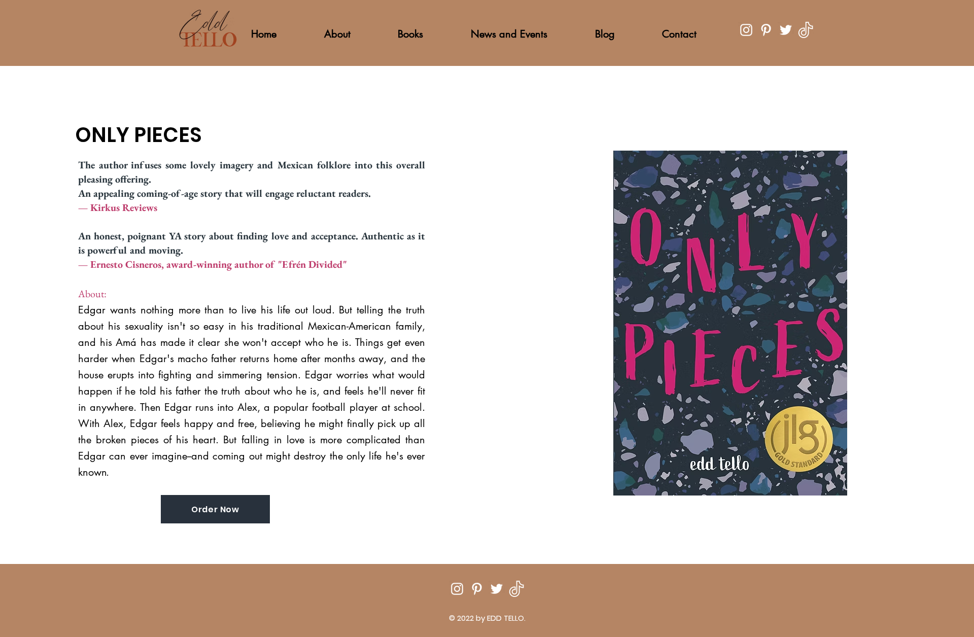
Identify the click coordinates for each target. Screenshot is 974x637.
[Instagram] (746, 30)
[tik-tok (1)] (805, 30)
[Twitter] (786, 30)
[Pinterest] (766, 30)
